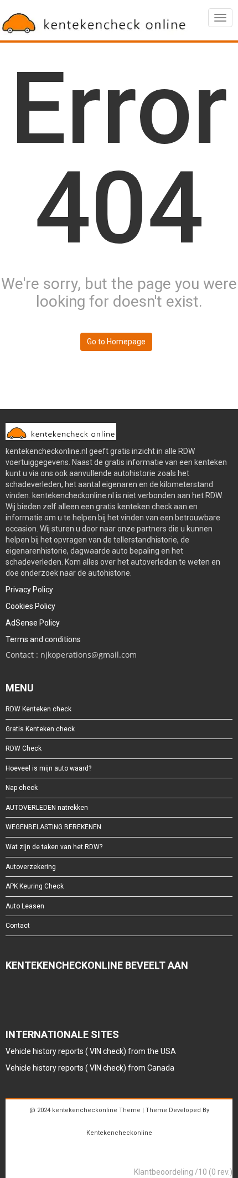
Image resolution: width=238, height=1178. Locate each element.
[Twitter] (28, 996)
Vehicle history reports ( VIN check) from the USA (91, 1051)
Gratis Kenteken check (40, 729)
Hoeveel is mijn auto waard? (48, 768)
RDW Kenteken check (38, 709)
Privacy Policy (29, 589)
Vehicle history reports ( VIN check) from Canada (90, 1067)
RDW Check (24, 748)
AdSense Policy (33, 622)
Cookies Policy (30, 606)
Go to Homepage (116, 341)
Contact (18, 925)
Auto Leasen (25, 906)
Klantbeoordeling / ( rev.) (183, 1171)
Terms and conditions (43, 639)
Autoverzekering (31, 867)
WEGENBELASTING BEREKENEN (53, 827)
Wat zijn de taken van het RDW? (54, 847)
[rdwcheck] (94, 22)
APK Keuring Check (35, 886)
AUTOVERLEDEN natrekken (47, 808)
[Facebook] (11, 996)
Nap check (22, 788)
